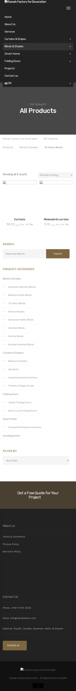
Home (8, 17)
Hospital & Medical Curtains (22, 377)
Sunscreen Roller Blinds (20, 319)
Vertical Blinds (15, 336)
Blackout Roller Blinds (20, 295)
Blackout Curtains (17, 361)
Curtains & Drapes (15, 39)
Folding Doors (12, 61)
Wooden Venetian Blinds (21, 344)
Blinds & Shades (14, 46)
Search (58, 253)
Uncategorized (11, 435)
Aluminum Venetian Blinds (22, 287)
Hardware (13, 369)
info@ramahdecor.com (23, 618)
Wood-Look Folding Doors (22, 410)
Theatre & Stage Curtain (21, 385)
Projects (10, 68)
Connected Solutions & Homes (24, 427)
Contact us (11, 75)
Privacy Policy (11, 544)
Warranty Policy (12, 551)
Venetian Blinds (16, 328)
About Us (10, 24)
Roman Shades (16, 311)
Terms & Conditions (14, 536)
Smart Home (12, 53)
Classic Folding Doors (19, 402)
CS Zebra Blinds (16, 303)
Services (10, 31)
